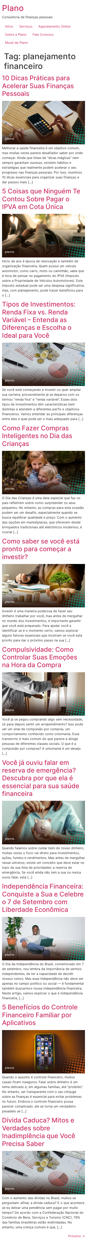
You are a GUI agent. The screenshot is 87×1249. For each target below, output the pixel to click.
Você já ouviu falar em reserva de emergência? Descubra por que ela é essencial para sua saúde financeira (40, 778)
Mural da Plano (16, 43)
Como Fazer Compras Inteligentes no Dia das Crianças (37, 436)
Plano (13, 8)
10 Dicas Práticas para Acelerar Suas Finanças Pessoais (38, 86)
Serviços (25, 26)
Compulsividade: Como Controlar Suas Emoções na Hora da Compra (39, 657)
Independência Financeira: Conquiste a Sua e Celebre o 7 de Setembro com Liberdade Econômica (43, 897)
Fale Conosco (43, 34)
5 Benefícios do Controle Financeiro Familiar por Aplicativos (40, 1015)
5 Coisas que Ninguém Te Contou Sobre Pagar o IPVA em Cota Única (41, 199)
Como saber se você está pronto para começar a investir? (41, 549)
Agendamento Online (54, 26)
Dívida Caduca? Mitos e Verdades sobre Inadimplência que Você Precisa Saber (38, 1131)
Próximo (76, 1236)
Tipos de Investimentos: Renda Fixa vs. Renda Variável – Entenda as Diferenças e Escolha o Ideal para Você (38, 319)
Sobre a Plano (16, 34)
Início (9, 26)
